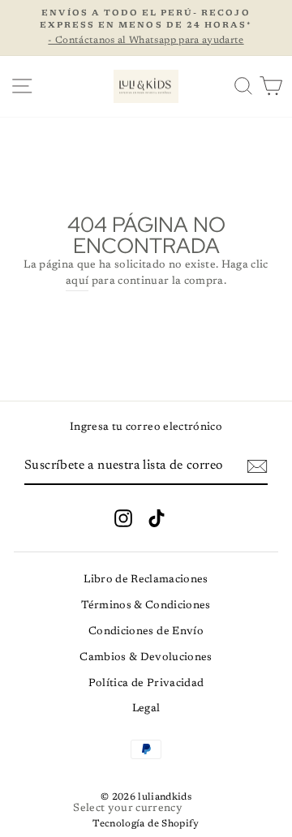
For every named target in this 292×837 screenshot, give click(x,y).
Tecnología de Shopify (145, 824)
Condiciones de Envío (146, 631)
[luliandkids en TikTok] (156, 518)
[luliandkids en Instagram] (123, 518)
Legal (146, 709)
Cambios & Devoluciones (145, 657)
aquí (77, 281)
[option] (146, 28)
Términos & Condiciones (145, 606)
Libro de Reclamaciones (146, 580)
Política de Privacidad (146, 683)
